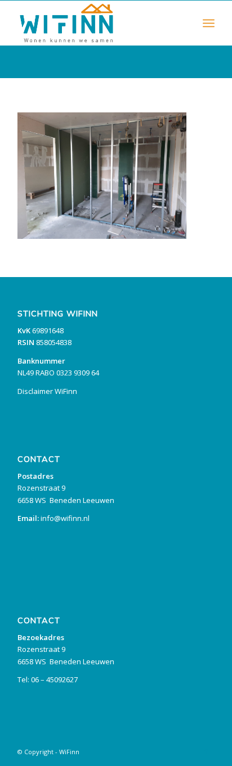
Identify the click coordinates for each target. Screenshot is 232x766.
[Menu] (209, 23)
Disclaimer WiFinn (47, 391)
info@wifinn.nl (65, 518)
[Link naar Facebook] (206, 751)
